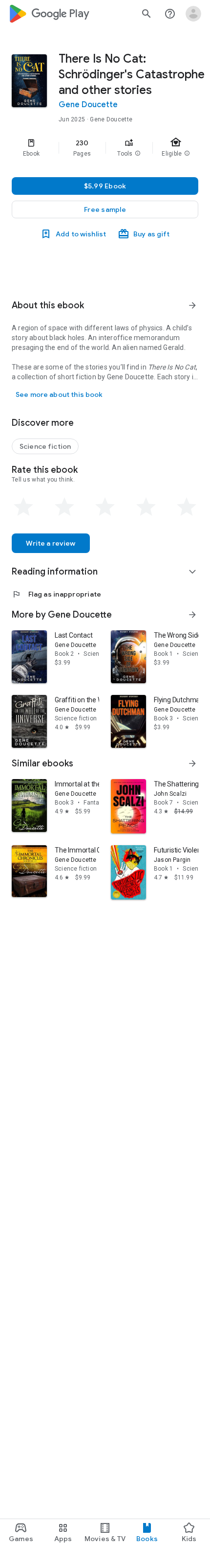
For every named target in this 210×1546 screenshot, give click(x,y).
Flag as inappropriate (56, 594)
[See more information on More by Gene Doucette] (192, 614)
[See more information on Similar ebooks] (192, 763)
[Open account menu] (193, 13)
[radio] (23, 507)
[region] (105, 148)
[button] (138, 153)
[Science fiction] (45, 446)
